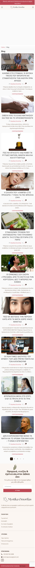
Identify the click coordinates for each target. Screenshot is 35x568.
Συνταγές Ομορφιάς (7, 524)
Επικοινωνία (4, 544)
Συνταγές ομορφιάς (18, 70)
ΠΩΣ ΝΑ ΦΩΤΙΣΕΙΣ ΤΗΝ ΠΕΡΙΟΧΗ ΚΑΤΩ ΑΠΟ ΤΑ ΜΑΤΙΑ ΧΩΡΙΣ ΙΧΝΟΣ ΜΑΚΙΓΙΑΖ (17, 319)
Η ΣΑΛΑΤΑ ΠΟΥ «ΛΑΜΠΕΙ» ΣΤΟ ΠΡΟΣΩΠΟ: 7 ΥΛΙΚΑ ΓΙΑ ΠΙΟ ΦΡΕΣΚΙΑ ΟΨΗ (17, 195)
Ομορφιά (12, 149)
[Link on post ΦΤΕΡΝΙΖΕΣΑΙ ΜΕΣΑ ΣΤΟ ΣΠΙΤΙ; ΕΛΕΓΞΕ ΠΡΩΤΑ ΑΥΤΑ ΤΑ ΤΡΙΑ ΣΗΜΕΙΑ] (17, 384)
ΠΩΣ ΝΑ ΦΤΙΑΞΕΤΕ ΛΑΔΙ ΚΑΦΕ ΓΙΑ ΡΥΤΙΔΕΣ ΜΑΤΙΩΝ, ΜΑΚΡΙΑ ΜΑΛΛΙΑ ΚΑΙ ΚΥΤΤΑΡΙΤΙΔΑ (17, 155)
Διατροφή (10, 70)
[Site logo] (17, 7)
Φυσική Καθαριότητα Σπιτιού (24, 393)
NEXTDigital (22, 566)
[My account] (33, 7)
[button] (1, 2)
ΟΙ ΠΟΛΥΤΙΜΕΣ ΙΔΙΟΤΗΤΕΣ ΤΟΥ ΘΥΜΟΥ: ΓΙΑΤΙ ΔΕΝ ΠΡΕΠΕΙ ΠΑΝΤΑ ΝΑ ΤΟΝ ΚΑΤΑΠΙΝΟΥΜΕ (17, 359)
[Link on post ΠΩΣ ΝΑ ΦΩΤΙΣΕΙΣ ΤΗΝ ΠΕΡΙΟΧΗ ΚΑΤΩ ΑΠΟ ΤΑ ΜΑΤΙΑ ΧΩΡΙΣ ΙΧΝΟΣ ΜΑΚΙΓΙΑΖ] (17, 305)
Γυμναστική (4, 518)
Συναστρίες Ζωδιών (7, 527)
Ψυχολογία (25, 353)
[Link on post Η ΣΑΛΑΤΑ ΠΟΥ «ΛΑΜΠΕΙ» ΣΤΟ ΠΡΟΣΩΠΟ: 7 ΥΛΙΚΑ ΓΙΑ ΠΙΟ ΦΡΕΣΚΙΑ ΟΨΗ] (17, 181)
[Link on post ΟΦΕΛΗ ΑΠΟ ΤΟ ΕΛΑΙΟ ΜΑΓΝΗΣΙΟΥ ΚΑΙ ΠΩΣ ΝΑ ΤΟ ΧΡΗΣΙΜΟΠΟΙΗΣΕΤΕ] (17, 104)
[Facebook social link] (2, 560)
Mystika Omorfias (16, 84)
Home (3, 47)
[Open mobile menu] (2, 7)
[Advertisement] (17, 28)
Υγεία (26, 70)
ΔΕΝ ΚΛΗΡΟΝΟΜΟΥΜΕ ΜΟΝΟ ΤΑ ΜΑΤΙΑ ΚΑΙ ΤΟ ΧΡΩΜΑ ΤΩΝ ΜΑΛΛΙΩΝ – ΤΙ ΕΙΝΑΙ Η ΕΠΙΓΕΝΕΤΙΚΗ (17, 438)
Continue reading (17, 94)
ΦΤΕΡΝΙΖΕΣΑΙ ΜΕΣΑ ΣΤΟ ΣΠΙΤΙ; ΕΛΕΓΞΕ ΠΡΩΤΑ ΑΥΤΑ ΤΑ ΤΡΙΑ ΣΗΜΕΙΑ (17, 398)
